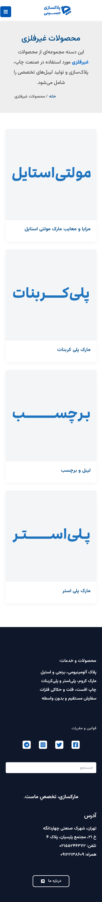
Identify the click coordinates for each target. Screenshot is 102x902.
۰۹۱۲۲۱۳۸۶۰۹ (72, 854)
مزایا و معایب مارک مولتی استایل (57, 229)
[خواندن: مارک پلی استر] (51, 536)
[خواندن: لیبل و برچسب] (51, 416)
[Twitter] (59, 745)
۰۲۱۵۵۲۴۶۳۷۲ (72, 846)
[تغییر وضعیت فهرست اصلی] (5, 11)
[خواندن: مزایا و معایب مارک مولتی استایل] (51, 174)
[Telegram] (27, 745)
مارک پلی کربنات (74, 350)
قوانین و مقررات (84, 728)
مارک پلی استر (76, 591)
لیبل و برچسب (76, 470)
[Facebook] (76, 745)
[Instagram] (43, 745)
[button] (51, 881)
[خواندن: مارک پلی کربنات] (51, 295)
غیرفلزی (80, 62)
